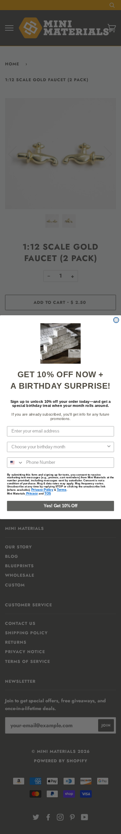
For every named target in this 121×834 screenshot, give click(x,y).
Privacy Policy (42, 489)
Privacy (31, 493)
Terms (62, 489)
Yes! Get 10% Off (60, 505)
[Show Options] (109, 447)
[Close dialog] (116, 320)
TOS (47, 493)
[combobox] (58, 447)
